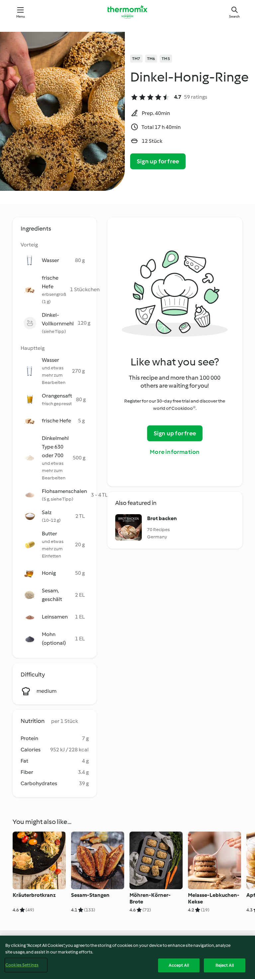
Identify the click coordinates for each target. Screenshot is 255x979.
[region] (127, 957)
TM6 (151, 58)
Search (234, 16)
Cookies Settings (22, 964)
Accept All (179, 965)
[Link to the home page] (127, 12)
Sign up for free (158, 161)
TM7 (136, 58)
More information (175, 452)
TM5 (166, 58)
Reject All (224, 965)
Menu (20, 16)
